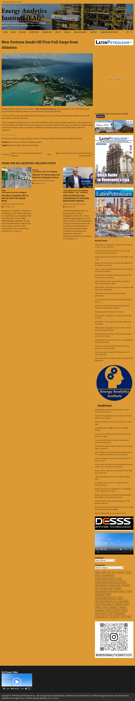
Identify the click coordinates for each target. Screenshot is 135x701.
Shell (104, 614)
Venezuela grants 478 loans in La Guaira (109, 312)
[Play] (4, 688)
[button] (17, 682)
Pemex (105, 607)
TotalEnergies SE (101, 617)
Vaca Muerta (114, 617)
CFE (114, 572)
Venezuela (84, 192)
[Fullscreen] (29, 688)
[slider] (15, 688)
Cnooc (119, 579)
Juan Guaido (123, 601)
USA (77, 192)
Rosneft (116, 611)
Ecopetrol (126, 585)
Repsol (109, 611)
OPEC (127, 604)
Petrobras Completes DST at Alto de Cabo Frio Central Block (15, 198)
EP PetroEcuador (106, 588)
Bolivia (35, 170)
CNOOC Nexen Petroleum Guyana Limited (110, 582)
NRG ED (58, 32)
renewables (100, 611)
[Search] (131, 32)
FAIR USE (67, 32)
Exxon (129, 592)
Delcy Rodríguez (101, 585)
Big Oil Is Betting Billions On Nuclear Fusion (110, 513)
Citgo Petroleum (107, 576)
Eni (97, 588)
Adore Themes (52, 698)
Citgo (97, 576)
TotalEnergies (119, 614)
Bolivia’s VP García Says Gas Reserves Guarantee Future (46, 176)
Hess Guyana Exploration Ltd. (106, 601)
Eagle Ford (12, 145)
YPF (123, 617)
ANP (104, 572)
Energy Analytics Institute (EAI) (24, 14)
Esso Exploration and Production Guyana (110, 592)
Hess (120, 598)
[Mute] (26, 688)
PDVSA (98, 607)
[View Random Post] (127, 32)
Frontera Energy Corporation (106, 598)
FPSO (108, 595)
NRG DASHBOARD (80, 32)
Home (5, 32)
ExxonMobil (100, 595)
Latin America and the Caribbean (23, 142)
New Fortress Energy (30, 145)
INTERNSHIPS (47, 32)
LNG (19, 145)
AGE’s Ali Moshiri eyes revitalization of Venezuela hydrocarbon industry (76, 198)
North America (68, 192)
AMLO (98, 572)
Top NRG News (104, 405)
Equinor (117, 588)
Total (110, 614)
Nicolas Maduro (107, 604)
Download (100, 116)
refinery (122, 607)
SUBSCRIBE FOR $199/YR (109, 32)
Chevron (121, 572)
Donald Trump (115, 585)
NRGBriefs (118, 604)
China (128, 572)
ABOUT (13, 32)
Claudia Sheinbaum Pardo (105, 579)
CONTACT (93, 32)
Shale (98, 614)
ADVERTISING (34, 32)
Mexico (39, 142)
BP (109, 572)
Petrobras (113, 607)
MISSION (22, 32)
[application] (17, 682)
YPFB (128, 617)
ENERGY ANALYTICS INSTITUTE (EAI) (13, 204)
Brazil (4, 190)
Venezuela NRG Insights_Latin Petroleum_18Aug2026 (111, 114)
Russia (124, 611)
